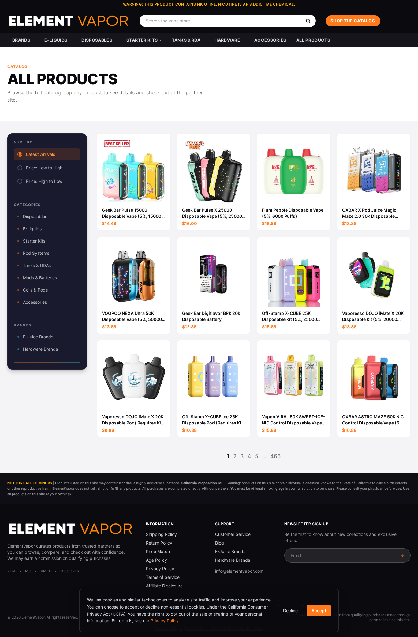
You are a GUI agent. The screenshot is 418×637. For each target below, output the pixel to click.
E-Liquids (55, 40)
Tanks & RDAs (37, 265)
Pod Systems (36, 253)
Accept (319, 610)
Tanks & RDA (186, 40)
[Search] (308, 21)
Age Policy (156, 560)
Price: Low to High (44, 167)
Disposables (96, 40)
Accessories (270, 40)
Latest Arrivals (40, 154)
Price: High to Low (44, 181)
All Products (313, 40)
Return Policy (159, 542)
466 (275, 456)
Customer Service (233, 534)
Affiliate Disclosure (164, 585)
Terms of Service (163, 577)
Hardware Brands (40, 349)
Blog (219, 542)
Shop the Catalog (352, 20)
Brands (21, 40)
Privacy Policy (160, 568)
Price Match (158, 551)
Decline (290, 610)
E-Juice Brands (38, 336)
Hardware (227, 40)
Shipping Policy (161, 534)
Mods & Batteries (40, 277)
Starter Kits (142, 40)
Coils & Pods (35, 289)
